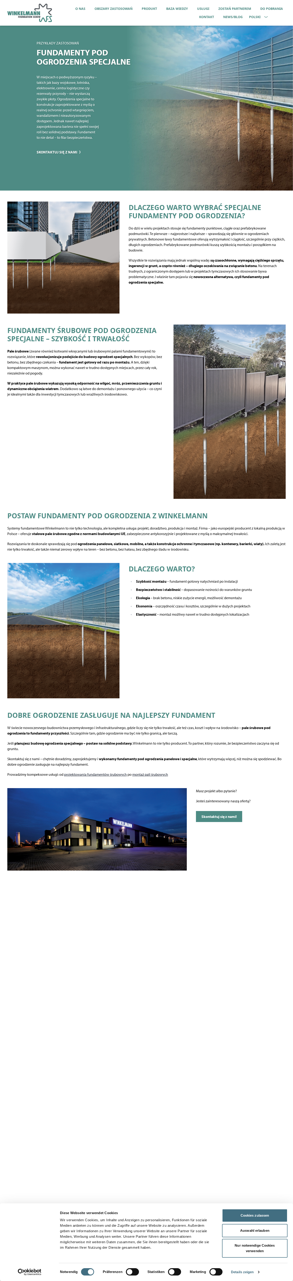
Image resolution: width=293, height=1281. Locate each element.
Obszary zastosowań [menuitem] (114, 8)
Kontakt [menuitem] (206, 17)
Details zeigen (242, 1272)
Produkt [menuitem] (149, 8)
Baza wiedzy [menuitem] (177, 8)
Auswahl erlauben (254, 1230)
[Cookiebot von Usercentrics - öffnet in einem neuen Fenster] (30, 1272)
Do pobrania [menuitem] (271, 8)
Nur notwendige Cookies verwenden (255, 1248)
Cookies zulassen (255, 1215)
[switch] (132, 1272)
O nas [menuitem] (80, 8)
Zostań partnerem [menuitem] (234, 8)
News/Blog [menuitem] (233, 17)
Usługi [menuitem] (203, 8)
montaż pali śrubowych (150, 774)
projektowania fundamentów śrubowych (95, 774)
